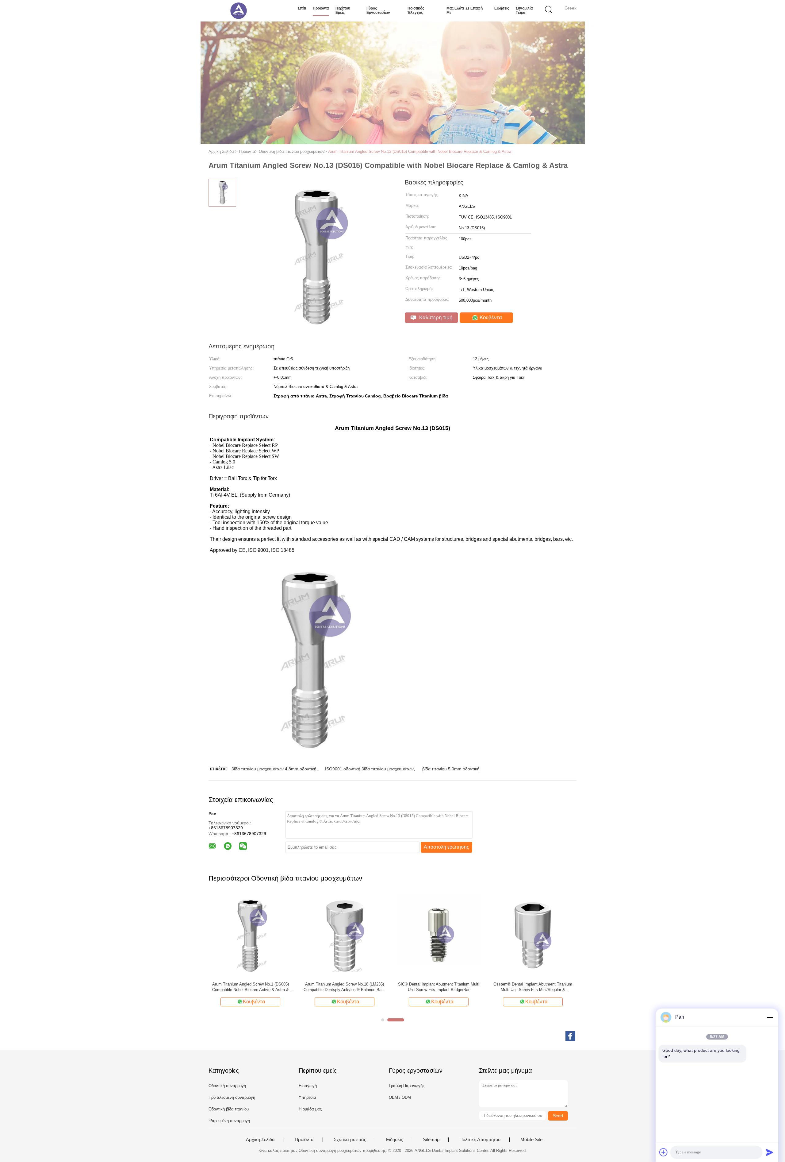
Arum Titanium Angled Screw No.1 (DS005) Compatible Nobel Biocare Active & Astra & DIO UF (250, 987)
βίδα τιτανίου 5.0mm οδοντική (451, 768)
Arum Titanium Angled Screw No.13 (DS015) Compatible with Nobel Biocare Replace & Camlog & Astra (419, 151)
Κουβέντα (490, 317)
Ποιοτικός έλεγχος (416, 10)
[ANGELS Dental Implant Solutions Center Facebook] (570, 1036)
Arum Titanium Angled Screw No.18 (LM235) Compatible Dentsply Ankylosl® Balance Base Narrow (345, 987)
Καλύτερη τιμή (435, 317)
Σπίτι (302, 8)
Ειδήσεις (501, 8)
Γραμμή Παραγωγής (406, 1085)
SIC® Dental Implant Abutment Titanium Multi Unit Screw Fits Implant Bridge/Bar (438, 987)
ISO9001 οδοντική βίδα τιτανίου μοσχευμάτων (369, 768)
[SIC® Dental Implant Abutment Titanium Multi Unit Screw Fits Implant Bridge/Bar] (439, 935)
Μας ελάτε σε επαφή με (464, 10)
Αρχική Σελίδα (260, 1139)
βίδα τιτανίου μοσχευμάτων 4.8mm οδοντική (274, 768)
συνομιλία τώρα (524, 10)
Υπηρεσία (307, 1097)
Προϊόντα (321, 8)
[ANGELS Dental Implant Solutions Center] (238, 10)
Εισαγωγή (308, 1085)
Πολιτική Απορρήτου (479, 1139)
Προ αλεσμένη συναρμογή (232, 1097)
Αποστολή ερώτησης (446, 847)
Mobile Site (531, 1139)
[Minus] (769, 1017)
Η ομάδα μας (310, 1109)
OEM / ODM (400, 1097)
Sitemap (431, 1139)
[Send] (770, 1152)
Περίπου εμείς (342, 10)
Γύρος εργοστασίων (378, 10)
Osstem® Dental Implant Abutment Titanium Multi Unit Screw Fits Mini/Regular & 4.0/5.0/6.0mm (532, 987)
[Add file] (663, 1152)
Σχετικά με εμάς (350, 1139)
